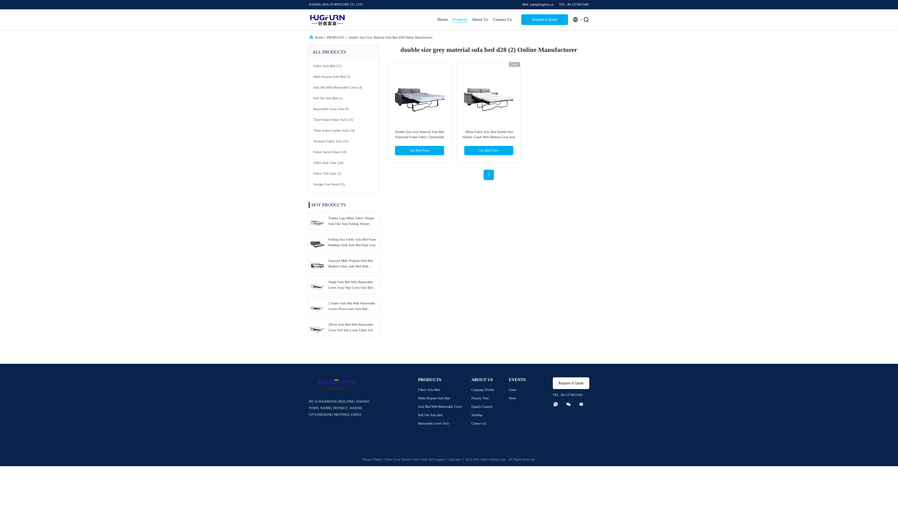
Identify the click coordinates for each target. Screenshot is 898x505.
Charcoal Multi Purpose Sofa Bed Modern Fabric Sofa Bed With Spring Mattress (350, 264)
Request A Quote (544, 20)
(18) (330, 152)
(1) (328, 98)
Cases (512, 390)
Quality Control (481, 406)
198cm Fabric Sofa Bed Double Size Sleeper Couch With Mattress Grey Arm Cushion (489, 137)
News (512, 398)
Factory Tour (480, 398)
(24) (328, 163)
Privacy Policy (372, 459)
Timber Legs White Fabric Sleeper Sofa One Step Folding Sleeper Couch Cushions (351, 221)
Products (460, 19)
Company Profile (482, 390)
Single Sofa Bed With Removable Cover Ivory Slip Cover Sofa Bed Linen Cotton (350, 285)
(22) (330, 141)
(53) (333, 120)
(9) (331, 109)
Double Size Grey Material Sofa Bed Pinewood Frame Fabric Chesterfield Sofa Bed (419, 137)
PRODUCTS (335, 37)
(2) (327, 173)
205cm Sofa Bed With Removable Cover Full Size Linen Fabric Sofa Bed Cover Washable (351, 328)
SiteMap (476, 415)
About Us (480, 19)
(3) (331, 77)
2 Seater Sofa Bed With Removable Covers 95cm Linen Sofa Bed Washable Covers (351, 307)
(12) (329, 184)
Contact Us (502, 19)
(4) (337, 87)
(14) (334, 130)
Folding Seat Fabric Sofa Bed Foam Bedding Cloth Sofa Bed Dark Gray (352, 242)
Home (443, 19)
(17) (327, 66)
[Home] (327, 20)
